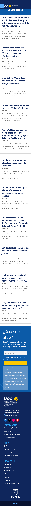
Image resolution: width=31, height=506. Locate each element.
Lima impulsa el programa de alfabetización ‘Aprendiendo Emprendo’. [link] (14, 163)
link (8, 387)
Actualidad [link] (7, 464)
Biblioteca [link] (7, 474)
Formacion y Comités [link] (11, 428)
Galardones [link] (7, 431)
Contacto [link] (7, 480)
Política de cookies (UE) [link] (11, 483)
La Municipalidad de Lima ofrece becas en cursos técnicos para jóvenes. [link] (15, 250)
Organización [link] (8, 452)
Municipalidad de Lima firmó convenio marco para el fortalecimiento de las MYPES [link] (14, 278)
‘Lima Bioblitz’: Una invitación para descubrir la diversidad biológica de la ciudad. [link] (14, 81)
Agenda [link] (6, 477)
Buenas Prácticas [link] (9, 437)
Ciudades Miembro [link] (10, 449)
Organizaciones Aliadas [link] (11, 456)
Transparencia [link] (8, 467)
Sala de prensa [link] (9, 470)
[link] (2, 6)
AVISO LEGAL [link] (12, 503)
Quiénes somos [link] (9, 446)
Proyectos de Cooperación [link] (12, 434)
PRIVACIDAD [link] (19, 503)
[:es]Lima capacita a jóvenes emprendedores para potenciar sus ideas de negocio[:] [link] (15, 305)
